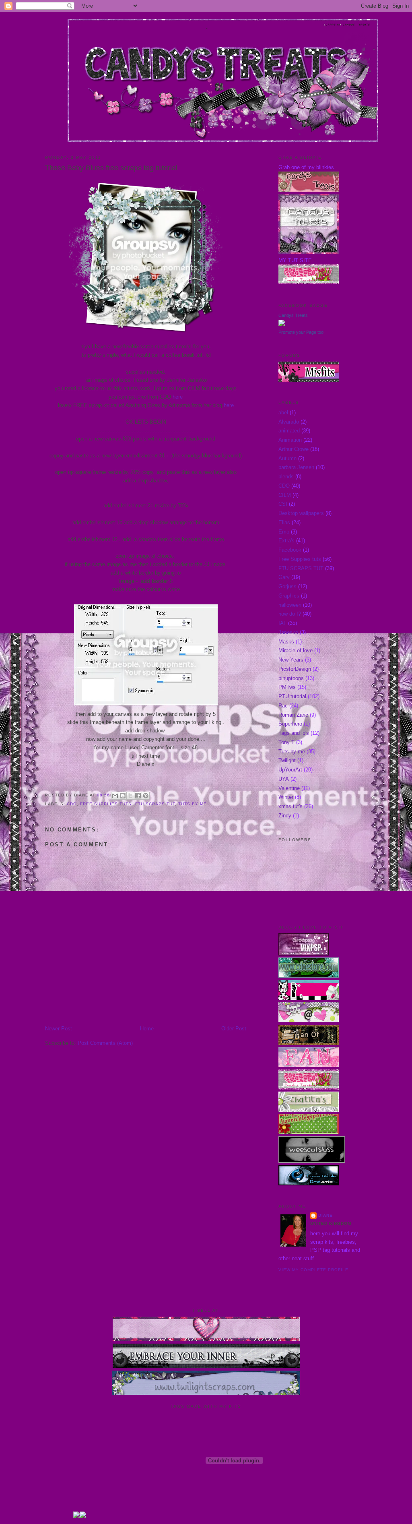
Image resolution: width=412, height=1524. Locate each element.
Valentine (289, 788)
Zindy (284, 816)
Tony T (286, 742)
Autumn (287, 458)
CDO (72, 804)
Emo (283, 532)
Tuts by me (192, 804)
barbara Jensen (296, 467)
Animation (290, 440)
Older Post (233, 1029)
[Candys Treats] (281, 324)
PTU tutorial (292, 696)
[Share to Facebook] (138, 796)
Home (147, 1029)
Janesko (288, 632)
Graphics (288, 596)
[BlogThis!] (123, 796)
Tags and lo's (293, 733)
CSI (282, 504)
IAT (282, 623)
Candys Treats (293, 315)
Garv (284, 577)
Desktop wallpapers (301, 513)
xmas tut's (290, 806)
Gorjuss (287, 586)
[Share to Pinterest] (146, 796)
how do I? (289, 614)
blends (286, 477)
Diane (325, 1215)
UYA (283, 779)
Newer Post (58, 1029)
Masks (286, 642)
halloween (289, 605)
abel (283, 412)
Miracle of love (295, 650)
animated (289, 431)
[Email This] (115, 796)
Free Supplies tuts (106, 804)
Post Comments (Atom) (105, 1043)
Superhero (290, 724)
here (178, 397)
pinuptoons (291, 678)
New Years (290, 660)
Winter (285, 797)
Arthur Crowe (293, 449)
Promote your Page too (300, 332)
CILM (284, 495)
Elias (284, 522)
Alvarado (288, 422)
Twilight (287, 760)
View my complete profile (313, 1270)
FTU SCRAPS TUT (155, 804)
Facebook (289, 550)
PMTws (287, 687)
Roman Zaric (293, 715)
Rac (283, 706)
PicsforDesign (294, 669)
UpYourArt (290, 770)
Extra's (286, 541)
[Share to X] (130, 796)
